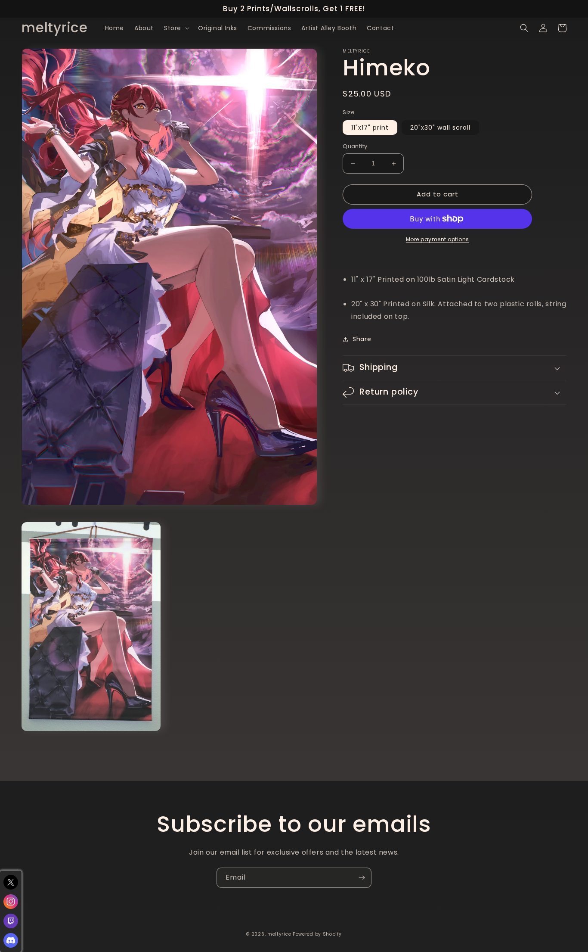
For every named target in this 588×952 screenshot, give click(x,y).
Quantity (355, 147)
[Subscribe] (361, 878)
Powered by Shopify (317, 934)
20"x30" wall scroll (440, 128)
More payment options (437, 239)
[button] (176, 28)
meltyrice (279, 934)
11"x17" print (370, 128)
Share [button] (362, 339)
